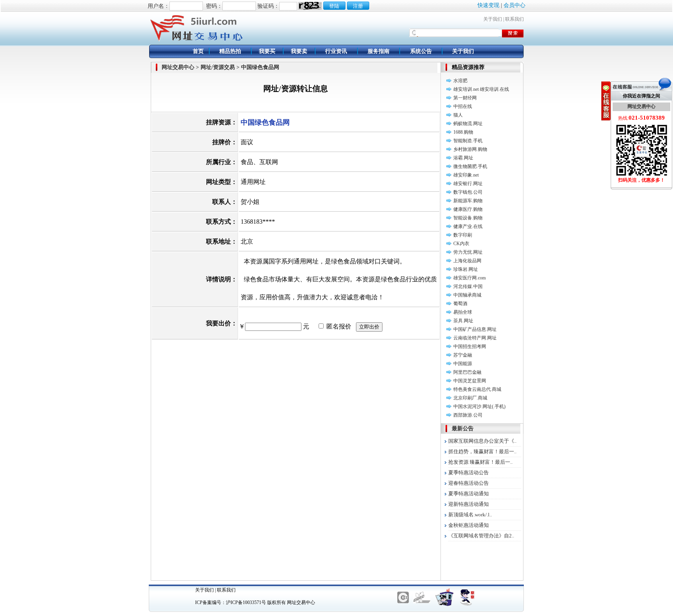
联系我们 (514, 19)
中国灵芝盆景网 (469, 380)
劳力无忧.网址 (468, 252)
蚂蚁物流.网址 (468, 123)
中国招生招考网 (469, 346)
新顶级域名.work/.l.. (470, 515)
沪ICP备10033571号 (246, 602)
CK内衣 (461, 243)
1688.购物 (463, 132)
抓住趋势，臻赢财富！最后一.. (482, 451)
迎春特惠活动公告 (468, 483)
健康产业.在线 (468, 226)
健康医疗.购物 (468, 209)
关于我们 (492, 19)
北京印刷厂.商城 (470, 398)
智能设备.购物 (468, 218)
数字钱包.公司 (468, 192)
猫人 (458, 115)
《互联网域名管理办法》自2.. (481, 536)
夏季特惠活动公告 (468, 472)
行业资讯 (336, 51)
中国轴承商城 (467, 295)
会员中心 (514, 5)
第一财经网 (465, 98)
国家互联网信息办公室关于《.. (482, 441)
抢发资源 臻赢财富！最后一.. (480, 462)
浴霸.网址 (463, 158)
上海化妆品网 (467, 260)
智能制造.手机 (468, 140)
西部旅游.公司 (468, 415)
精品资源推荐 (468, 67)
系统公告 (421, 51)
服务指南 (378, 51)
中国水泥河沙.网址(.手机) (479, 406)
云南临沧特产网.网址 (475, 338)
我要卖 (299, 51)
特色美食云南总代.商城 (477, 389)
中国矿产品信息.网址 (475, 329)
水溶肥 (460, 80)
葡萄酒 (460, 303)
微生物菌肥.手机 (470, 166)
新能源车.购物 (468, 200)
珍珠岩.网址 (465, 269)
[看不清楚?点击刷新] (310, 6)
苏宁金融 (462, 355)
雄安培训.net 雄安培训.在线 (481, 89)
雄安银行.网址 (468, 183)
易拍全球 (462, 312)
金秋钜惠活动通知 (468, 525)
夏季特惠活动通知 (468, 493)
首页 (198, 51)
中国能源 (462, 363)
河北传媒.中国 (468, 286)
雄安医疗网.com (469, 278)
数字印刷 (462, 235)
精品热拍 (230, 51)
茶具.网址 (463, 320)
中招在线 (462, 106)
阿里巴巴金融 (467, 372)
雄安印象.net (466, 175)
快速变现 (488, 5)
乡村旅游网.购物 (470, 149)
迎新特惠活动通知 (468, 504)
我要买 (267, 51)
